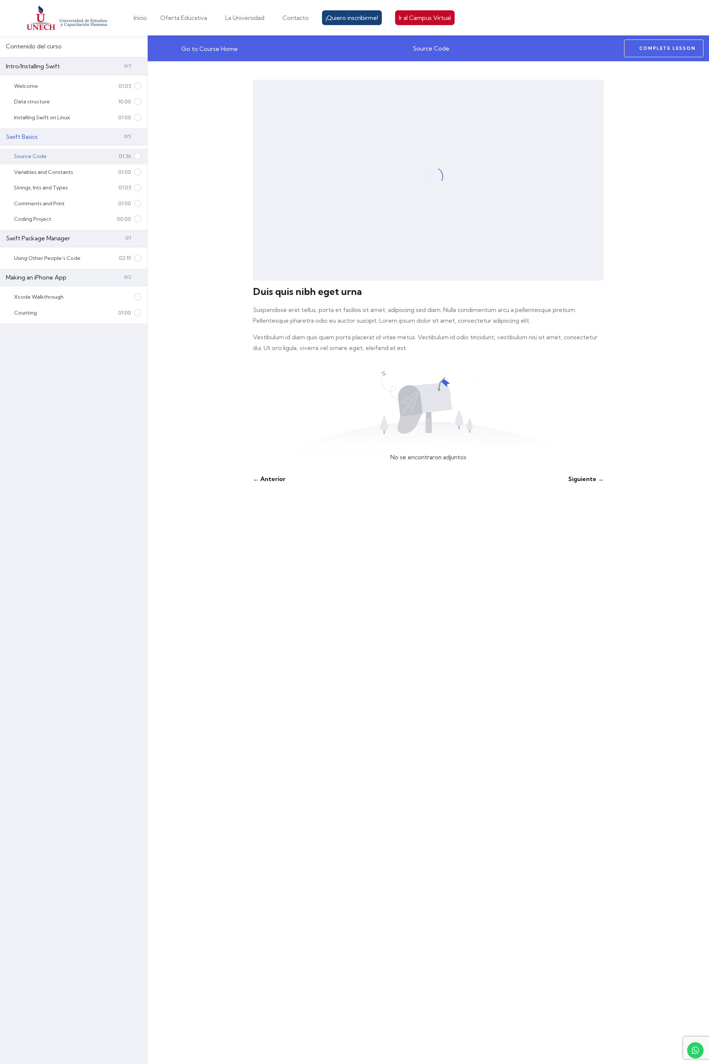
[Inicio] (67, 17)
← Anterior (269, 479)
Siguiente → (586, 479)
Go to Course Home (209, 48)
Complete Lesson (667, 48)
